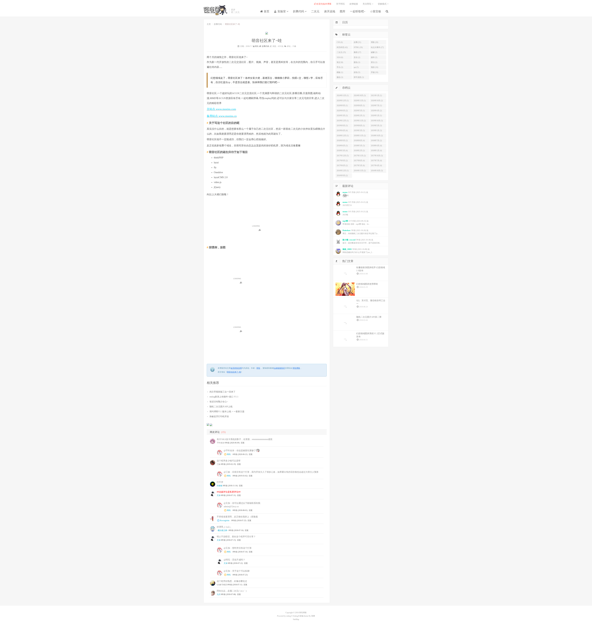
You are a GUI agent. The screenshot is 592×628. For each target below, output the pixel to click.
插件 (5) (374, 57)
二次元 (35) (341, 52)
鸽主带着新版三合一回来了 (222, 392)
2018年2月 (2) (359, 150)
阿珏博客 (296, 368)
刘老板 (219, 486)
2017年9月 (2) (342, 160)
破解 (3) (374, 52)
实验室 (282, 11)
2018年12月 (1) (343, 135)
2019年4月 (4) (342, 130)
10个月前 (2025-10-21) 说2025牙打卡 (355, 203)
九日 (218, 594)
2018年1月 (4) (376, 150)
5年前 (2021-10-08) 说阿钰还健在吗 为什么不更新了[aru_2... (358, 250)
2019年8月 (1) (359, 125)
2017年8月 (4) (359, 160)
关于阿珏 (340, 4)
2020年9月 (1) (342, 105)
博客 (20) (374, 42)
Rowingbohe (224, 520)
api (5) (356, 67)
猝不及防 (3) (359, 77)
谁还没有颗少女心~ (219, 402)
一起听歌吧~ (357, 11)
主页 (209, 24)
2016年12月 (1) (343, 170)
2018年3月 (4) (342, 150)
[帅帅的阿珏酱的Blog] (216, 10)
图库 (342, 11)
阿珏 (257, 46)
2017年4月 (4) (376, 165)
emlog (288, 616)
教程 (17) (357, 52)
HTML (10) (358, 47)
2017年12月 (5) (343, 156)
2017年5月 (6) (359, 165)
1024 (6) (340, 57)
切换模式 (382, 4)
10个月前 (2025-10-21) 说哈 (355, 193)
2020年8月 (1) (359, 105)
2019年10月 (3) (377, 121)
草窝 (313, 616)
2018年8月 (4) (359, 140)
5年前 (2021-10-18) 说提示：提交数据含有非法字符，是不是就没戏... (362, 241)
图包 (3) (357, 62)
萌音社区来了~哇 (234, 372)
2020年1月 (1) (376, 115)
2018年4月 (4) (376, 146)
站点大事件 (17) (377, 47)
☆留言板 (375, 11)
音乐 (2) (357, 57)
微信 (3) (340, 77)
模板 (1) (340, 72)
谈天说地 (329, 11)
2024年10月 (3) (360, 95)
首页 (266, 11)
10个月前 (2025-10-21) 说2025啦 (355, 213)
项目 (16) (374, 67)
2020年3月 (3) (342, 115)
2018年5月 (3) (359, 146)
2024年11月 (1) (343, 95)
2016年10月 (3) (377, 170)
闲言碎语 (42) (342, 47)
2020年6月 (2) (342, 110)
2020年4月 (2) (376, 110)
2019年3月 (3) (359, 130)
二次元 (315, 11)
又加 (218, 495)
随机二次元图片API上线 (221, 406)
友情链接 (353, 4)
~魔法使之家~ (222, 530)
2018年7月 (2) (376, 140)
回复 (243, 443)
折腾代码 (299, 11)
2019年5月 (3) (376, 125)
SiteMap (296, 619)
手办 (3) (340, 67)
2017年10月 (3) (377, 156)
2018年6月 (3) (342, 146)
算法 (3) (374, 62)
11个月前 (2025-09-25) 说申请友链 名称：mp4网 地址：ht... (356, 222)
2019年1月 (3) (376, 130)
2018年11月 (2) (360, 135)
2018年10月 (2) (377, 135)
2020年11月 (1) (360, 100)
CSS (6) (340, 42)
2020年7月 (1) (376, 105)
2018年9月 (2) (342, 140)
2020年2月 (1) (359, 115)
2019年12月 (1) (343, 121)
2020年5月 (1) (359, 110)
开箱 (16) (374, 72)
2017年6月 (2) (342, 165)
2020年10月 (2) (377, 100)
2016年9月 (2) (342, 175)
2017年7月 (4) (376, 160)
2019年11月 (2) (360, 121)
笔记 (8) (340, 62)
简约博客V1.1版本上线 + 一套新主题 (227, 411)
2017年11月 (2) (360, 156)
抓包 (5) (357, 72)
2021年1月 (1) (376, 95)
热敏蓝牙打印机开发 (219, 416)
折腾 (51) (357, 42)
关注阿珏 (367, 4)
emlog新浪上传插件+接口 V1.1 (224, 397)
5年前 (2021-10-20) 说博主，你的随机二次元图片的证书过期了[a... (361, 232)
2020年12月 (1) (343, 100)
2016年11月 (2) (360, 170)
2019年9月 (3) (342, 125)
